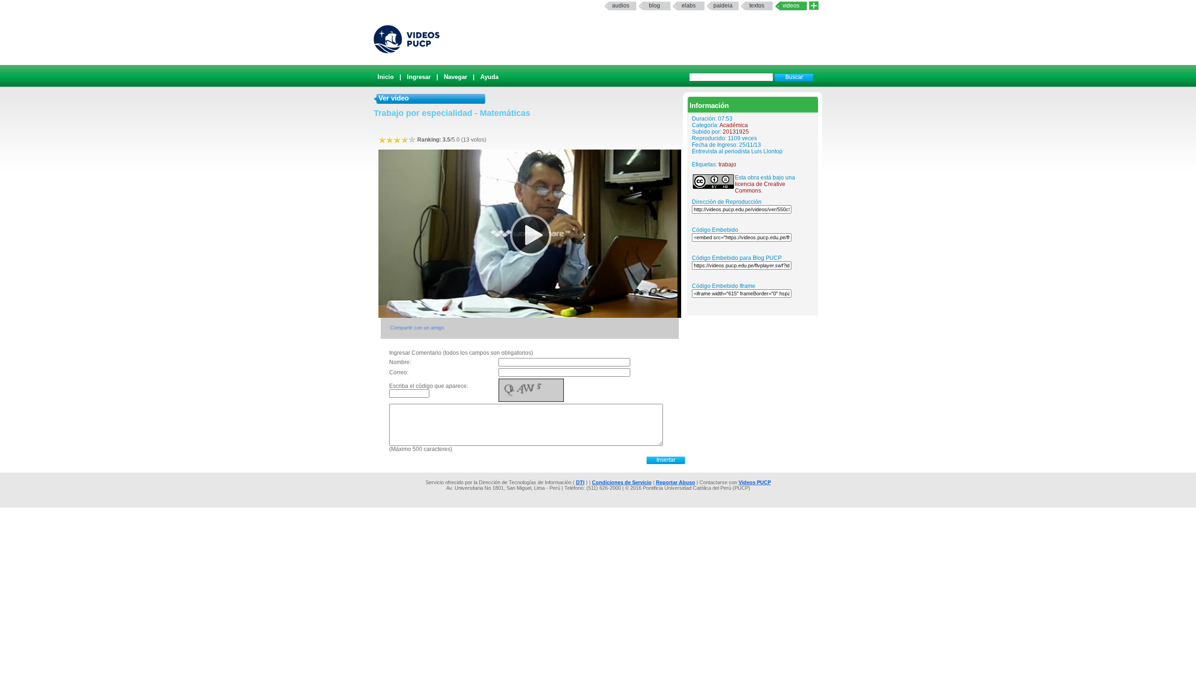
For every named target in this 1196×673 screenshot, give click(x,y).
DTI (580, 482)
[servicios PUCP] (814, 5)
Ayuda (489, 76)
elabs (689, 5)
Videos (791, 5)
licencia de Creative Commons (760, 187)
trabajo (727, 164)
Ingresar (419, 76)
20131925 (736, 132)
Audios (620, 5)
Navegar (455, 76)
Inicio (385, 76)
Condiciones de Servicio (622, 482)
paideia (723, 5)
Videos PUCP (755, 482)
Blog (654, 5)
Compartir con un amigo (417, 327)
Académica (733, 125)
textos (756, 5)
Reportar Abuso (675, 482)
